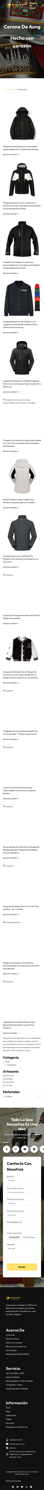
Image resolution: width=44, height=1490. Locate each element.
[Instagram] (31, 1487)
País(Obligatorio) (15, 1222)
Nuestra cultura (12, 1339)
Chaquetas (11, 1065)
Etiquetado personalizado (17, 1388)
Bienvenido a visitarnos (16, 1346)
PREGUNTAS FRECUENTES (17, 1354)
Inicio (8, 1407)
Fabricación (11, 1415)
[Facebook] (13, 1487)
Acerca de (10, 1335)
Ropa (7, 1061)
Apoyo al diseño (13, 1377)
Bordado (9, 1079)
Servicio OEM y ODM (15, 1373)
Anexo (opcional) (14, 1233)
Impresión (9, 1075)
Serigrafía (9, 1082)
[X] (26, 1487)
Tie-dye (8, 1085)
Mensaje (11, 1244)
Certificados (11, 1350)
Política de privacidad (13, 1481)
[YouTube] (22, 1487)
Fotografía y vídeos (14, 1385)
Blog (8, 1411)
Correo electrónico (16, 1188)
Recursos (10, 1423)
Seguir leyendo (10, 155)
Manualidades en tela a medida (19, 1381)
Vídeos (9, 1419)
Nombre (11, 1176)
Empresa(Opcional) (15, 1211)
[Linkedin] (17, 1487)
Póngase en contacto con (17, 1427)
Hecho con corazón (14, 1342)
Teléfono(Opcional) (15, 1199)
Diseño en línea (33, 5)
